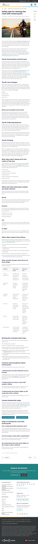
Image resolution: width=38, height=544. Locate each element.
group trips (13, 209)
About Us (4, 499)
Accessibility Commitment (25, 519)
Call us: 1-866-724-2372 (23, 499)
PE (17, 485)
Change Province (23, 1)
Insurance (4, 494)
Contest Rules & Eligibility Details (7, 512)
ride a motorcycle (21, 404)
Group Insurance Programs (7, 492)
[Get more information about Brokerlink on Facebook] (18, 514)
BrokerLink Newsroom (6, 504)
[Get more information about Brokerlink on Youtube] (22, 514)
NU (31, 484)
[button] (28, 1)
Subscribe (19, 509)
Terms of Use (4, 519)
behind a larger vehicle (20, 70)
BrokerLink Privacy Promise (13, 519)
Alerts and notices (6, 514)
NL (25, 484)
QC (19, 485)
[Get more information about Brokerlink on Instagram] (24, 514)
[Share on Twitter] (35, 17)
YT (23, 485)
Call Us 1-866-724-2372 (22, 417)
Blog (3, 508)
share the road (7, 55)
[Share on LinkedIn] (35, 20)
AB (17, 484)
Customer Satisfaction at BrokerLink (23, 521)
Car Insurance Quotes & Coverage (7, 484)
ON (34, 484)
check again (27, 74)
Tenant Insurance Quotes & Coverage (7, 488)
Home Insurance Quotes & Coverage (7, 486)
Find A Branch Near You (22, 488)
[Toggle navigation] (35, 4)
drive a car (27, 404)
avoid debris (19, 164)
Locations (4, 503)
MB (21, 484)
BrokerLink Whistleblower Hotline (8, 521)
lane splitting (15, 376)
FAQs (3, 510)
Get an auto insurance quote (8, 417)
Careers (3, 501)
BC (19, 484)
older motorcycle (7, 351)
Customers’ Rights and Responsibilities (9, 523)
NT (27, 484)
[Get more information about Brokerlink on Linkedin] (20, 514)
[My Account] (31, 4)
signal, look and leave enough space (13, 241)
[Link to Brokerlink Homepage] (2, 8)
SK (21, 485)
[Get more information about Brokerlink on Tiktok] (27, 514)
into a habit (15, 90)
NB (23, 484)
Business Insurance (6, 490)
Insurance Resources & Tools (8, 506)
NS (29, 484)
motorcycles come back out (22, 41)
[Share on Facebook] (35, 14)
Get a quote (33, 469)
